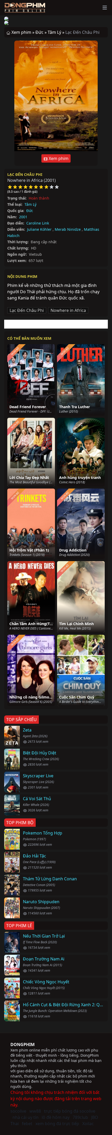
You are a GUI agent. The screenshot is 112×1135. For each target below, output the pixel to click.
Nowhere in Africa (68, 310)
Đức (29, 210)
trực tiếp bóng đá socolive (69, 1111)
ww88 (35, 1111)
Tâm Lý (30, 204)
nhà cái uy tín (26, 1117)
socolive (18, 1111)
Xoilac (88, 1123)
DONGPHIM (22, 1044)
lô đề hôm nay (56, 1117)
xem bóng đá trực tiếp (57, 1123)
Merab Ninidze (68, 229)
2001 (23, 216)
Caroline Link (37, 223)
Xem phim (58, 158)
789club (80, 1117)
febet (27, 1123)
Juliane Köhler (39, 229)
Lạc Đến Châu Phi (24, 174)
